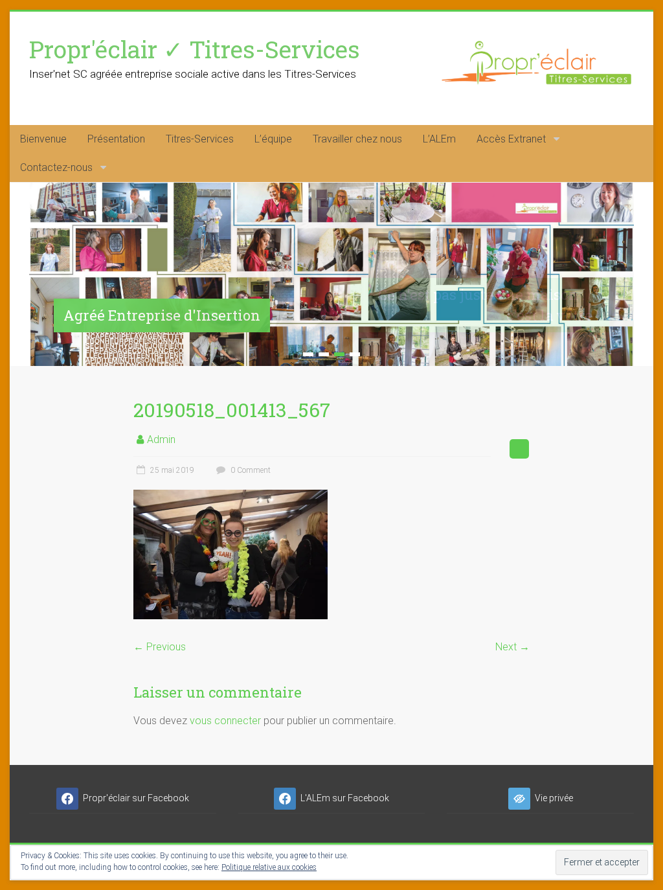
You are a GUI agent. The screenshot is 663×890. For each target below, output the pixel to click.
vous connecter (225, 720)
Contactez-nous (56, 167)
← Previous (159, 647)
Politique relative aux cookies (269, 867)
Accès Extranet (511, 139)
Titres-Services (200, 139)
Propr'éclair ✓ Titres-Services (194, 49)
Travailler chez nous (357, 139)
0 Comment (250, 470)
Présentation (116, 139)
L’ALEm (439, 139)
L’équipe (273, 139)
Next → (512, 647)
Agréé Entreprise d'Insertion (161, 315)
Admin (161, 439)
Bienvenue (43, 139)
